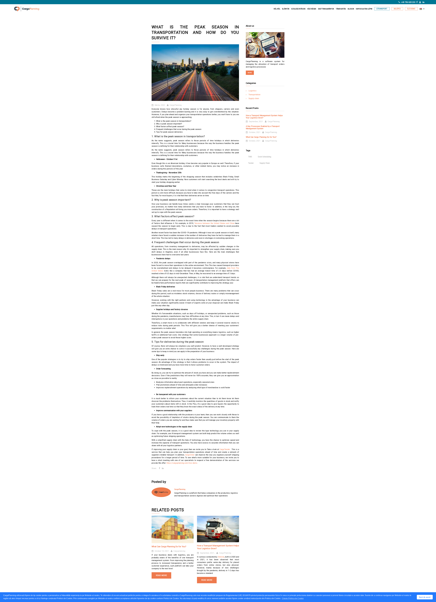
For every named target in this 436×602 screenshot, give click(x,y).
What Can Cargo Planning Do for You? (169, 546)
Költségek (311, 9)
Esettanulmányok (326, 9)
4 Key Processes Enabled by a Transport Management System (263, 127)
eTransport (382, 9)
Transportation (254, 94)
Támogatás (341, 9)
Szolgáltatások (298, 9)
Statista (221, 557)
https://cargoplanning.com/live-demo (182, 463)
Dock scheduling (264, 157)
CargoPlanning (176, 105)
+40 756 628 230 (408, 2)
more (250, 73)
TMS (250, 157)
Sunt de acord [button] (424, 597)
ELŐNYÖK (285, 9)
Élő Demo (411, 9)
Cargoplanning (179, 551)
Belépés (397, 9)
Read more (161, 575)
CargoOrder (190, 455)
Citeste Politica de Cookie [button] (293, 598)
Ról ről (277, 9)
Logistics (252, 91)
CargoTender (225, 449)
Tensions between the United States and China (214, 223)
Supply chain (254, 98)
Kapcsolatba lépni (364, 9)
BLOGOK (351, 9)
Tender (251, 163)
